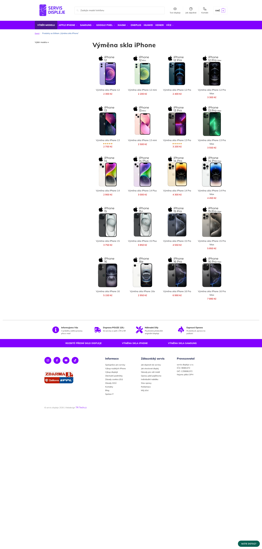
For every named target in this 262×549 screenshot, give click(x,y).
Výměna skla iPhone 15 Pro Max (212, 243)
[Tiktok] (75, 360)
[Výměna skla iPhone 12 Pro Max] (212, 70)
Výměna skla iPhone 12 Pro (177, 89)
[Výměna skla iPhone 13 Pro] (177, 121)
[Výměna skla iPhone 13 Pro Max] (212, 121)
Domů (37, 33)
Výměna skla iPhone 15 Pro (177, 241)
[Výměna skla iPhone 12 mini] (142, 70)
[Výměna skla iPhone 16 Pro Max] (212, 272)
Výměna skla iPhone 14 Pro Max (212, 192)
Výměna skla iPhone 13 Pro (177, 140)
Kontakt (204, 12)
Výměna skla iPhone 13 (108, 140)
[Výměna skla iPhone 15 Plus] (142, 222)
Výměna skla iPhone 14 (108, 190)
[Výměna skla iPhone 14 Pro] (177, 171)
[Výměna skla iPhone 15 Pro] (177, 222)
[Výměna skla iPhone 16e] (142, 272)
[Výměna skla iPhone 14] (108, 171)
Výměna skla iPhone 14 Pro (177, 190)
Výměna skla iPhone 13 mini (142, 140)
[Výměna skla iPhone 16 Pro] (177, 272)
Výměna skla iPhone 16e (142, 291)
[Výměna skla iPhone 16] (108, 272)
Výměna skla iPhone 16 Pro (177, 291)
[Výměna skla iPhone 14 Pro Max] (212, 171)
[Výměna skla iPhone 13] (108, 121)
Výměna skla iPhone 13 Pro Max (212, 142)
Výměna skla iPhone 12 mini (142, 89)
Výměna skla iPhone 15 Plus (142, 241)
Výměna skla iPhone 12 (108, 89)
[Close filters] (82, 42)
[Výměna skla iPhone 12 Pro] (177, 70)
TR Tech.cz (81, 407)
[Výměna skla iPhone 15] (108, 222)
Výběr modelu (41, 42)
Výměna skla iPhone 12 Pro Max (212, 91)
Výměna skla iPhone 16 (108, 291)
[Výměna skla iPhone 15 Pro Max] (212, 222)
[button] (220, 10)
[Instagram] (47, 360)
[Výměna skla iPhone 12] (108, 70)
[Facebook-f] (57, 360)
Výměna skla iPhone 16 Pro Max (212, 293)
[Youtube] (66, 360)
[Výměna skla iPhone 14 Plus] (142, 171)
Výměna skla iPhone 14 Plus (142, 190)
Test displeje (175, 12)
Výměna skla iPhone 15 (108, 241)
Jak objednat (190, 12)
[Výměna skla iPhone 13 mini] (142, 121)
